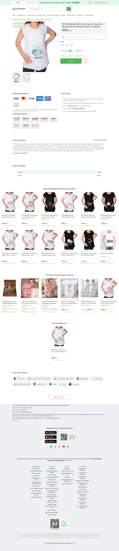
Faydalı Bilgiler (36, 466)
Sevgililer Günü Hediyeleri (82, 469)
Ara (69, 9)
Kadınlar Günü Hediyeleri (83, 473)
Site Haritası (36, 486)
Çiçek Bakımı (36, 468)
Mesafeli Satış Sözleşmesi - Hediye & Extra (52, 506)
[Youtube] (63, 446)
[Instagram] (59, 446)
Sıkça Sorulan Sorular (67, 471)
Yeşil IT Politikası (51, 515)
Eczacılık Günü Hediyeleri (83, 503)
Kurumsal (52, 466)
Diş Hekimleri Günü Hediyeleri (82, 507)
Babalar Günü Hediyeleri (82, 480)
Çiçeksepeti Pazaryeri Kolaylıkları (67, 480)
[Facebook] (51, 446)
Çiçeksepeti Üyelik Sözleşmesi (52, 491)
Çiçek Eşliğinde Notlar (36, 471)
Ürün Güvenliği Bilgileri (100, 140)
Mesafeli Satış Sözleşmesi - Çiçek (52, 501)
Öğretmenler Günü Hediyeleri (82, 484)
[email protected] (28, 407)
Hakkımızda (52, 468)
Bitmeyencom (65, 51)
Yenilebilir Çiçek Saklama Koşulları (36, 483)
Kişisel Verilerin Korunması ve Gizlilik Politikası (51, 496)
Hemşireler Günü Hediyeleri (82, 499)
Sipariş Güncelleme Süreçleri (36, 494)
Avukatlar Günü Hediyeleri (82, 495)
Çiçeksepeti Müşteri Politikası (51, 471)
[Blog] (68, 446)
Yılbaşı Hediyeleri (82, 487)
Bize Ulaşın (67, 468)
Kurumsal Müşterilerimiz (51, 477)
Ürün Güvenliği (52, 475)
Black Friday (82, 489)
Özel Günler (36, 476)
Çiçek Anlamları (36, 473)
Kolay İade (67, 477)
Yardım (90, 2)
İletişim (67, 466)
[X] (55, 446)
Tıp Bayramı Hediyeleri (82, 492)
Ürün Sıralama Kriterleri (36, 488)
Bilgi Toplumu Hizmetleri (51, 488)
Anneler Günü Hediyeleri (83, 477)
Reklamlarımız (52, 480)
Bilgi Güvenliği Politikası (51, 512)
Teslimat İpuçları (36, 491)
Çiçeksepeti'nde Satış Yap (100, 2)
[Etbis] (54, 524)
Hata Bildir (60, 397)
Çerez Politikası (52, 510)
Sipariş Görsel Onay (36, 497)
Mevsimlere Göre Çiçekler (36, 479)
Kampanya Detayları (51, 482)
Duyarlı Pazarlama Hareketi (52, 485)
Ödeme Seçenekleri (67, 484)
